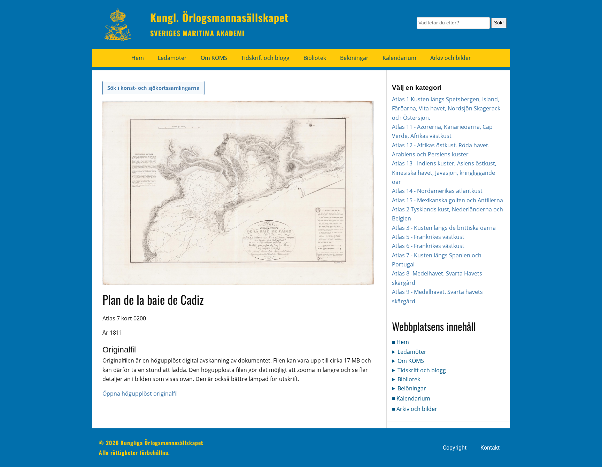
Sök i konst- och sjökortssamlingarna (153, 87)
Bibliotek (314, 58)
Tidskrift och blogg (265, 58)
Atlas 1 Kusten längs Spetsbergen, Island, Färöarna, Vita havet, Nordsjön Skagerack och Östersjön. (446, 108)
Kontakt (490, 448)
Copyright (454, 448)
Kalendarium (399, 58)
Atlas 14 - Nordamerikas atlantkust (437, 191)
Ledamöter (172, 58)
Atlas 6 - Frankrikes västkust (428, 246)
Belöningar (354, 58)
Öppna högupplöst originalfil (140, 393)
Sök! (499, 22)
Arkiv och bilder (450, 58)
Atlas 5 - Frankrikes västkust (428, 237)
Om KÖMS (214, 58)
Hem (137, 58)
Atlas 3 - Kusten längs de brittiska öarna (444, 228)
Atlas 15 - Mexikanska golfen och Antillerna (447, 200)
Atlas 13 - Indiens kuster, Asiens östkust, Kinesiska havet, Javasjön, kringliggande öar (444, 172)
